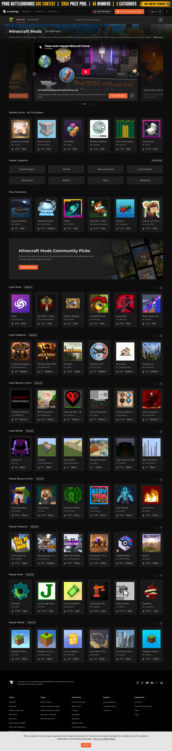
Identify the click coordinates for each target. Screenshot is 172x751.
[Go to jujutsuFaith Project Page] (125, 309)
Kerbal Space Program (17, 723)
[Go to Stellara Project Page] (72, 214)
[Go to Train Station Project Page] (72, 453)
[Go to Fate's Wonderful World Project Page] (151, 453)
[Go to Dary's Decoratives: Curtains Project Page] (125, 135)
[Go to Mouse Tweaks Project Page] (125, 597)
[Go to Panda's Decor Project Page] (46, 135)
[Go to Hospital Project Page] (46, 453)
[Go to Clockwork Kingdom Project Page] (20, 357)
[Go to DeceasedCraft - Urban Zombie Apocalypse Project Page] (46, 549)
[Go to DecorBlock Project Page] (72, 135)
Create (39, 11)
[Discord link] (151, 682)
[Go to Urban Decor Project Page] (151, 135)
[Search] (160, 19)
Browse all (157, 160)
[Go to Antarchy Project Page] (125, 214)
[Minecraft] (11, 19)
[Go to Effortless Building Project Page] (99, 135)
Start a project (45, 702)
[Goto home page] (11, 11)
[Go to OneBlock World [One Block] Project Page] (151, 645)
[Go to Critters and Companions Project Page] (151, 214)
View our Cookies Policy (104, 739)
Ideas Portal (76, 706)
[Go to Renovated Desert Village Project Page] (99, 453)
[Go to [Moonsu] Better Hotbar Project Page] (125, 405)
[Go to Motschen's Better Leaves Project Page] (72, 501)
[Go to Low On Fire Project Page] (151, 501)
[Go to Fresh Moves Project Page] (46, 501)
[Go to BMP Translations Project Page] (46, 405)
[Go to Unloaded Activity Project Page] (99, 309)
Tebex (137, 710)
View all (28, 287)
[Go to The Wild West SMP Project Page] (46, 357)
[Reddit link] (161, 682)
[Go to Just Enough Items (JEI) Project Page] (46, 597)
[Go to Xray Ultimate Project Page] (125, 501)
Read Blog (125, 96)
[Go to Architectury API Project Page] (99, 597)
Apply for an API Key (48, 715)
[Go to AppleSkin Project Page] (151, 597)
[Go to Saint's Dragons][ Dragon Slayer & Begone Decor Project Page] (151, 405)
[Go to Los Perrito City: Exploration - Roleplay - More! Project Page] (125, 645)
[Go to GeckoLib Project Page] (20, 597)
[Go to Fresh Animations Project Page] (20, 501)
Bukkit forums (77, 723)
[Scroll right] (161, 288)
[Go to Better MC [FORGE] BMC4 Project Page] (72, 549)
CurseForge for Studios (143, 706)
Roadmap (75, 719)
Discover (20, 19)
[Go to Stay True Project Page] (99, 501)
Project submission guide (50, 706)
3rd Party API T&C (47, 719)
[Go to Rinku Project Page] (20, 309)
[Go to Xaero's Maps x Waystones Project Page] (151, 309)
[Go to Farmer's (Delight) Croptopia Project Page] (72, 309)
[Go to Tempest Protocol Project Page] (46, 214)
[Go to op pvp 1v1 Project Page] (20, 453)
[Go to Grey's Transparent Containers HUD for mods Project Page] (99, 405)
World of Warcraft (16, 710)
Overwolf (138, 702)
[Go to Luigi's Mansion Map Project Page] (125, 453)
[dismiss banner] (167, 3)
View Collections (28, 267)
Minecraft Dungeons (17, 727)
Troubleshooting (109, 706)
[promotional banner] (86, 4)
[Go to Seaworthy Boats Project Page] (20, 214)
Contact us (107, 710)
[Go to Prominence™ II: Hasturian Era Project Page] (99, 549)
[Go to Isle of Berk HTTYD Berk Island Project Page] (99, 645)
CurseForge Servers (79, 727)
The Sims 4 (13, 715)
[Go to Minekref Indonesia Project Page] (20, 405)
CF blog (75, 710)
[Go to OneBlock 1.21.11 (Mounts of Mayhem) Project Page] (46, 645)
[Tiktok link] (142, 682)
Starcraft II (13, 719)
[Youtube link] (147, 682)
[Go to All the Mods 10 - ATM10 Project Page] (20, 549)
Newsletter (76, 715)
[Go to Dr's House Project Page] (125, 357)
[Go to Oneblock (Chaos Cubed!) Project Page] (20, 645)
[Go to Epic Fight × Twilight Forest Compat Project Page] (46, 309)
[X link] (156, 682)
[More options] (166, 11)
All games (12, 702)
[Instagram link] (137, 682)
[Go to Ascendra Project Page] (72, 357)
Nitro (137, 715)
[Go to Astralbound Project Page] (151, 357)
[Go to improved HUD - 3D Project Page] (72, 405)
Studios (52, 11)
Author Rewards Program (50, 710)
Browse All (33, 19)
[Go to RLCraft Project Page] (151, 549)
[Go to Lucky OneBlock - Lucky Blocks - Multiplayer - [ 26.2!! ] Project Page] (72, 645)
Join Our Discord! (78, 702)
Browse (26, 11)
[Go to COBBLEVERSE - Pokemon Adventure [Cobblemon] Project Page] (125, 549)
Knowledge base (109, 702)
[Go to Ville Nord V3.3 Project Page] (99, 357)
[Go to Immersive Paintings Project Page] (20, 135)
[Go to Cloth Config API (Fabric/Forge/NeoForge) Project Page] (72, 597)
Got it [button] (86, 745)
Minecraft (12, 706)
